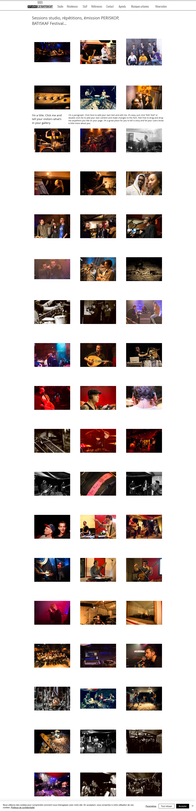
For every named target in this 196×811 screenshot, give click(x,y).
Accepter (183, 806)
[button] (122, 6)
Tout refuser (166, 806)
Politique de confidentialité (23, 807)
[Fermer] (192, 806)
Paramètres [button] (151, 806)
